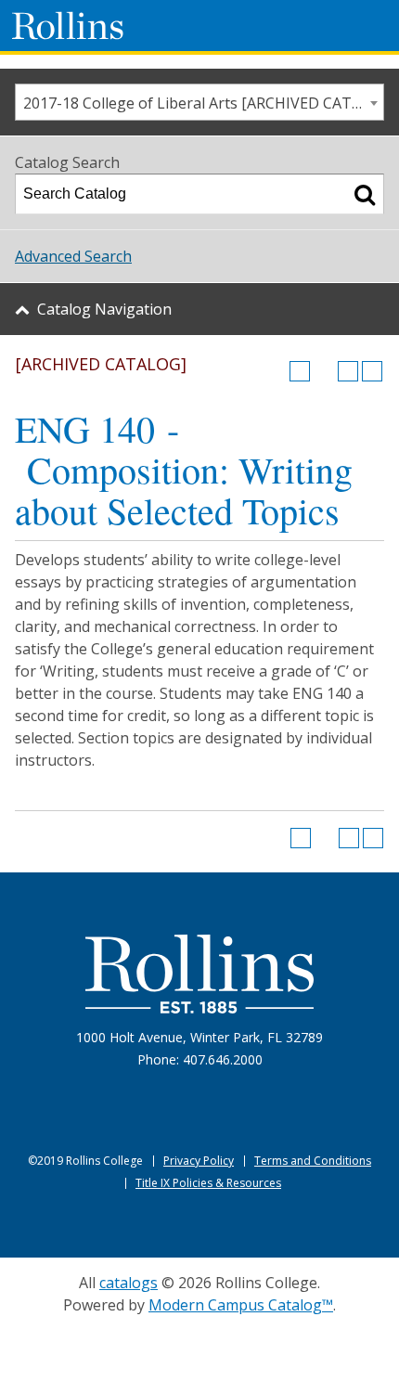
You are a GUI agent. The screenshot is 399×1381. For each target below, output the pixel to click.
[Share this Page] (324, 371)
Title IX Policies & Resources (208, 1183)
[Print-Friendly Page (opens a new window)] (348, 371)
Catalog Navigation (104, 309)
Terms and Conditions (312, 1160)
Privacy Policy (198, 1160)
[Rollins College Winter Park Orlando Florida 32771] (67, 25)
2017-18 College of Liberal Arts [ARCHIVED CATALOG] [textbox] (203, 103)
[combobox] (199, 102)
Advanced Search (73, 256)
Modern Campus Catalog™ (240, 1305)
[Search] (364, 194)
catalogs (128, 1282)
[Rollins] (199, 974)
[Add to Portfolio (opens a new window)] (300, 371)
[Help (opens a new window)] (372, 371)
